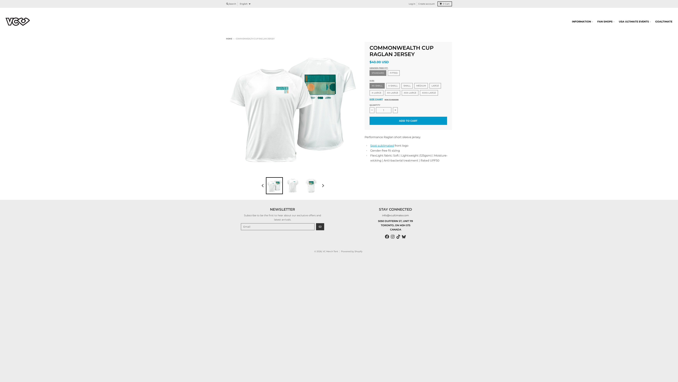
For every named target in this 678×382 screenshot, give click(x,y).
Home (229, 38)
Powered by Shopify (351, 251)
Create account (426, 3)
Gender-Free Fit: (379, 68)
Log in (412, 3)
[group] (274, 185)
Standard (378, 73)
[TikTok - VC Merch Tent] (398, 237)
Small (407, 85)
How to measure (392, 99)
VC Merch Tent (330, 251)
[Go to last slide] (262, 185)
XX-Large (392, 92)
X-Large (376, 92)
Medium (421, 85)
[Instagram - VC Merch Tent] (393, 237)
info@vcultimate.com (395, 215)
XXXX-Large (429, 92)
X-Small (393, 85)
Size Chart (376, 99)
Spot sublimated (382, 145)
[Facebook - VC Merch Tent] (387, 237)
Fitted (394, 73)
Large (435, 85)
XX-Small (377, 85)
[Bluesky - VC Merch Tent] (404, 237)
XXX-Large (410, 92)
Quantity (375, 105)
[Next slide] (322, 185)
